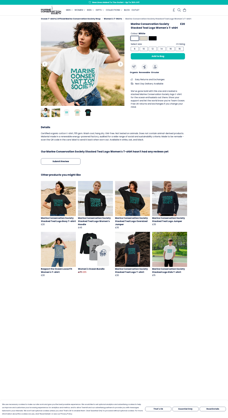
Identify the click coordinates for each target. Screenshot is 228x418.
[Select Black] (153, 38)
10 (144, 48)
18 (180, 48)
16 (171, 48)
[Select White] (135, 38)
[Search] (179, 10)
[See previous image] (45, 64)
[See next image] (120, 64)
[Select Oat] (144, 38)
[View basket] (184, 10)
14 (162, 48)
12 (153, 48)
